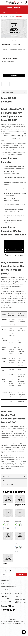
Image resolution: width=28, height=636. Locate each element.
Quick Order (22, 12)
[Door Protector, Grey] (16, 550)
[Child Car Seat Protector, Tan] (4, 528)
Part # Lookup (9, 12)
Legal (21, 617)
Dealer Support (5, 589)
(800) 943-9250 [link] (5, 583)
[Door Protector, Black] (16, 547)
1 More (8, 528)
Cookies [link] (3, 624)
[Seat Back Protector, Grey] (16, 528)
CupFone (4, 504)
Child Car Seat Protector (8, 519)
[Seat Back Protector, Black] (16, 525)
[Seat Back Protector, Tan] (20, 525)
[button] (22, 3)
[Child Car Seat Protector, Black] (4, 525)
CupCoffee (5, 563)
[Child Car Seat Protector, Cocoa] (8, 525)
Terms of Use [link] (6, 617)
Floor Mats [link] (11, 16)
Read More (24, 53)
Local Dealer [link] (4, 596)
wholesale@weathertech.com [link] (9, 586)
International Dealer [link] (6, 599)
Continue (14, 75)
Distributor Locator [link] (6, 601)
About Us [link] (17, 596)
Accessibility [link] (13, 619)
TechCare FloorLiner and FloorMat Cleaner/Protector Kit (20, 506)
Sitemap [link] (9, 624)
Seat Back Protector (19, 519)
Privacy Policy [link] (15, 617)
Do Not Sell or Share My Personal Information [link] (13, 621)
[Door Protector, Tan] (20, 547)
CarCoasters (5, 541)
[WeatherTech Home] (12, 2)
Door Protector (18, 541)
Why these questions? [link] (9, 61)
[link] (2, 16)
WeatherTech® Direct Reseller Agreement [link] (20, 603)
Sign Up (21, 574)
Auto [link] (5, 16)
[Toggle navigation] (2, 3)
